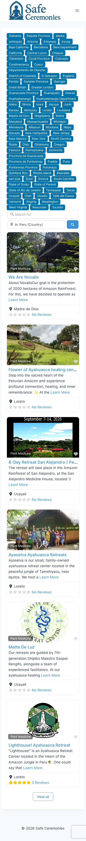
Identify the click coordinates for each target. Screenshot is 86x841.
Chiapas (57, 53)
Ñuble (13, 144)
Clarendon (16, 58)
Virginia (31, 201)
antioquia (15, 41)
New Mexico (18, 138)
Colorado (61, 58)
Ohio (26, 144)
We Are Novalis (24, 277)
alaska (60, 35)
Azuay (66, 41)
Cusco (38, 64)
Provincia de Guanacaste (26, 156)
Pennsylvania (34, 150)
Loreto (47, 110)
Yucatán (57, 207)
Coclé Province (39, 58)
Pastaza (14, 150)
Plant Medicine (20, 268)
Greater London (42, 87)
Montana (52, 127)
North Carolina (61, 138)
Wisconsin (39, 207)
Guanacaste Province (23, 93)
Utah (28, 196)
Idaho (13, 104)
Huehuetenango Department (56, 98)
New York (39, 138)
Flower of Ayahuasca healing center (44, 369)
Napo (67, 127)
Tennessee (53, 190)
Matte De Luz (22, 647)
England (68, 76)
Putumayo (50, 167)
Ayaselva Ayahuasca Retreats (38, 554)
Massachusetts (37, 121)
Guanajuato (52, 93)
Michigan (60, 121)
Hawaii (70, 93)
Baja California (19, 47)
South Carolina (64, 178)
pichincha (55, 150)
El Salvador (49, 76)
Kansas (14, 110)
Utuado (42, 196)
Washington (50, 201)
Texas (70, 190)
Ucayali (14, 196)
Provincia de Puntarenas (25, 161)
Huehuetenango (20, 98)
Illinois (26, 104)
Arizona (32, 41)
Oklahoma (42, 144)
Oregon (59, 144)
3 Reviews (40, 782)
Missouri (34, 127)
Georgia (59, 81)
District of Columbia (22, 76)
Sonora (43, 178)
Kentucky (30, 110)
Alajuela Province (38, 35)
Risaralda (63, 173)
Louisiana (63, 110)
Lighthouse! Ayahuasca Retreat (39, 745)
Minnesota (16, 127)
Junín (67, 104)
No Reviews (42, 314)
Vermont (15, 201)
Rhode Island (42, 173)
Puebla (52, 161)
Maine (60, 115)
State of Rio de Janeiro (25, 190)
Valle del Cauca (63, 196)
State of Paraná (45, 184)
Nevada (14, 133)
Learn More (18, 300)
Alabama (15, 35)
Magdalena (42, 115)
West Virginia (18, 207)
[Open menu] (77, 10)
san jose (14, 178)
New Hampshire (36, 133)
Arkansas (49, 41)
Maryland (15, 121)
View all (43, 797)
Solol (29, 178)
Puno (66, 161)
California (15, 53)
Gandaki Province (36, 81)
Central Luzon (37, 53)
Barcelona (41, 47)
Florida (13, 81)
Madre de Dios (19, 115)
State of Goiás (19, 184)
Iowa (39, 104)
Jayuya (54, 104)
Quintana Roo (18, 173)
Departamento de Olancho (27, 70)
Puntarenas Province (23, 167)
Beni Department (64, 47)
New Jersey (61, 133)
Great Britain (17, 87)
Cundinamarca (19, 64)
